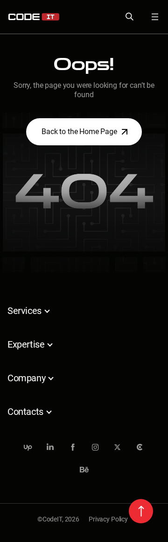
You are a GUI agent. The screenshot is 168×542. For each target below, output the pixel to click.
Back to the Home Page (79, 131)
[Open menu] (149, 17)
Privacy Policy (108, 519)
